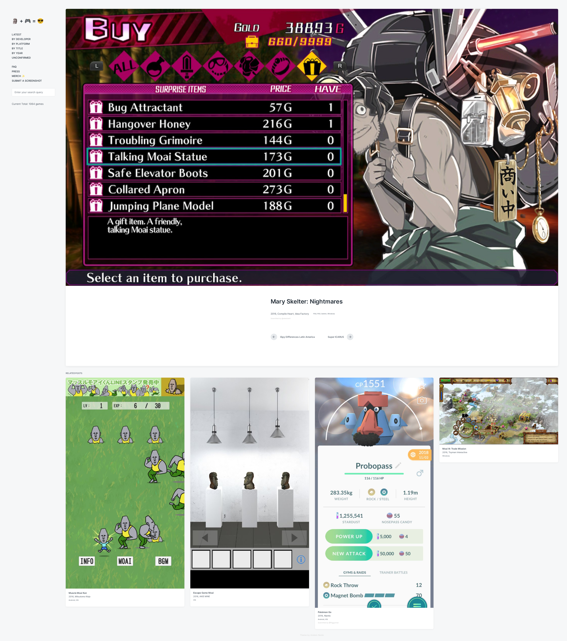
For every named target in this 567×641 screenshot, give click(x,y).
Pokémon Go (324, 612)
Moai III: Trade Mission (454, 448)
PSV (318, 314)
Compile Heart (285, 313)
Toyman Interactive (458, 452)
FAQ (14, 66)
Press (16, 71)
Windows (331, 314)
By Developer (21, 39)
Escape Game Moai (203, 592)
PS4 (314, 314)
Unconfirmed (21, 57)
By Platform (21, 43)
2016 (273, 313)
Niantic (327, 615)
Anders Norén (317, 635)
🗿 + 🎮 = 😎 (28, 21)
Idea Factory (302, 313)
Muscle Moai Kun (78, 593)
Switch (324, 314)
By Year (17, 53)
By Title (17, 48)
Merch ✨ (18, 76)
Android (72, 600)
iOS (77, 600)
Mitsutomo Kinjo (82, 596)
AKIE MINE (204, 596)
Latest (16, 34)
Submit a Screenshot (27, 80)
